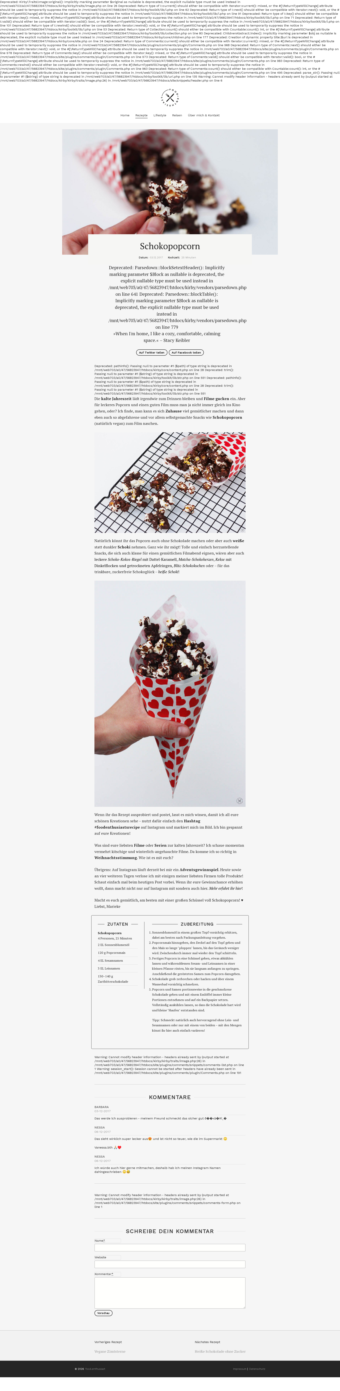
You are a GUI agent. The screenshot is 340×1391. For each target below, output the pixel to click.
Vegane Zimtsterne (110, 1351)
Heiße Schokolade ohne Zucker (220, 1351)
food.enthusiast (95, 1368)
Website (100, 1257)
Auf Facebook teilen (186, 352)
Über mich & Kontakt (204, 115)
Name (100, 1240)
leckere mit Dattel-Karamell (135, 559)
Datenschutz (257, 1368)
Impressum (240, 1368)
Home (124, 115)
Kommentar (104, 1274)
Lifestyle (159, 115)
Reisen (177, 115)
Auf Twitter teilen (152, 352)
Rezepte (141, 115)
